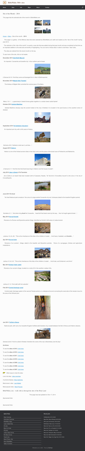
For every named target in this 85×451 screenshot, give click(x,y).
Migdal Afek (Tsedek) (19, 81)
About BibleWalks (8, 441)
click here (21, 349)
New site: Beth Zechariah (50, 435)
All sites (6, 426)
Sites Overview (7, 417)
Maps (29, 7)
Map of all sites (7, 428)
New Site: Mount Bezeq (49, 419)
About (38, 7)
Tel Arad (12, 194)
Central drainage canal (16, 288)
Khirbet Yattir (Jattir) (15, 265)
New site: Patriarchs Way (50, 432)
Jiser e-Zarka (13, 172)
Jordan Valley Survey (9, 432)
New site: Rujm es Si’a (49, 426)
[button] (82, 7)
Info (21, 7)
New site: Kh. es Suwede (50, 428)
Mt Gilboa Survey (8, 435)
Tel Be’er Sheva (14, 322)
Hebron (13, 148)
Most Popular (18, 387)
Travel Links (7, 437)
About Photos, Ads (8, 439)
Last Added (17, 383)
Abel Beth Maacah (18, 58)
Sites (13, 7)
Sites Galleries (18, 380)
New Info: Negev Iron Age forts (51, 437)
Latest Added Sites (8, 424)
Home (4, 7)
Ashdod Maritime (17, 104)
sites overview (16, 376)
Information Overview (9, 419)
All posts (6, 430)
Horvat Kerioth (13, 217)
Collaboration (47, 417)
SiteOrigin (50, 447)
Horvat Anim (13, 240)
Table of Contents (8, 443)
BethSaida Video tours (49, 424)
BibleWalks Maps (8, 421)
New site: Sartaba (48, 430)
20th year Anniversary (49, 421)
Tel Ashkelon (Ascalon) (20, 126)
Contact (47, 7)
